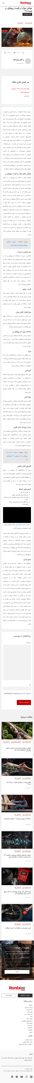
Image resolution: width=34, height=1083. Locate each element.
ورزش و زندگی (28, 1007)
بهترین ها (30, 1012)
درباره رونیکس (28, 1040)
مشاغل (30, 1005)
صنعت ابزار (29, 1023)
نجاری (30, 1032)
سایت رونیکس (28, 1069)
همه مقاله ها (27, 14)
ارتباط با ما (9, 995)
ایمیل (28, 964)
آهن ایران (18, 524)
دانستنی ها (20, 23)
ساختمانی (30, 1028)
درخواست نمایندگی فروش (25, 1044)
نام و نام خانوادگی (24, 957)
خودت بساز (29, 1019)
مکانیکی (30, 1030)
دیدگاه (28, 643)
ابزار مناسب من (28, 23)
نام (30, 685)
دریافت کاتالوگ (25, 995)
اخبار (31, 1016)
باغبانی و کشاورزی (16, 742)
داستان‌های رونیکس (27, 1021)
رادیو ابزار (29, 1025)
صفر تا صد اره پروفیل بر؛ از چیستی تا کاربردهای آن (17, 456)
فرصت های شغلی (27, 1042)
